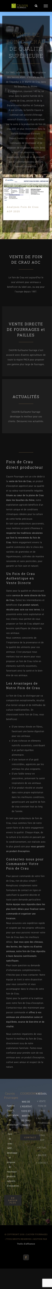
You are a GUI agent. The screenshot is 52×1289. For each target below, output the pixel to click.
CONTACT (42, 1162)
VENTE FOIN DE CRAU (42, 1106)
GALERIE (42, 1155)
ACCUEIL (42, 1093)
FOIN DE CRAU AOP (42, 1135)
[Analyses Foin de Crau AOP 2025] (26, 189)
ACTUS (42, 1147)
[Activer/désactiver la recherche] (36, 5)
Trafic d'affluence (26, 1243)
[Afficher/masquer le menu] (46, 6)
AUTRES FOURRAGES (42, 1120)
